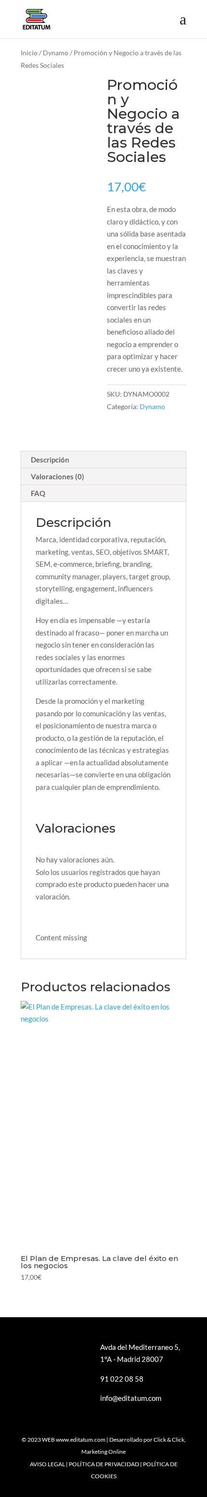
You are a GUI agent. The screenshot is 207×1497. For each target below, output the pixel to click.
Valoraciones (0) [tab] (57, 476)
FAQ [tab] (38, 493)
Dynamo (55, 53)
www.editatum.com (80, 1439)
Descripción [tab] (50, 459)
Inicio (29, 53)
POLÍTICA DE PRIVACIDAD (104, 1464)
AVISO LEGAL (47, 1464)
